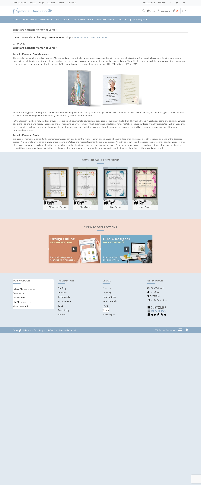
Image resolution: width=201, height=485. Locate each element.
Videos (33, 3)
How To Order (19, 3)
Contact (162, 3)
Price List (107, 288)
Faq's (41, 3)
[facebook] (171, 3)
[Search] (143, 11)
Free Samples (109, 314)
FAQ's (105, 305)
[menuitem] (25, 19)
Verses (106, 310)
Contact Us (155, 295)
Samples (51, 3)
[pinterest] (185, 3)
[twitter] (178, 3)
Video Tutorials (110, 301)
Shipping (72, 3)
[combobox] (184, 11)
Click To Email (157, 288)
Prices (61, 3)
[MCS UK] (33, 11)
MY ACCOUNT (149, 3)
